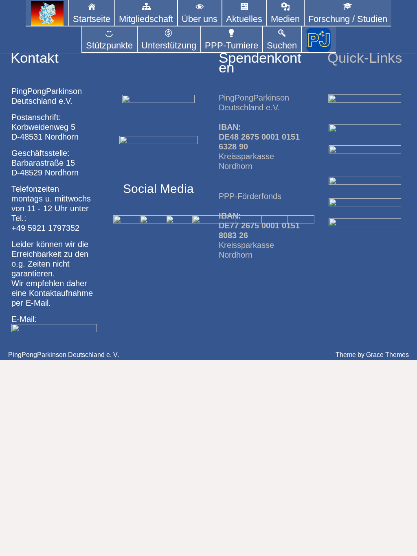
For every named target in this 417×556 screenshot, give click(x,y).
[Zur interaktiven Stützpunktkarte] (47, 13)
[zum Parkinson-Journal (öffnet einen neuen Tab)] (318, 39)
